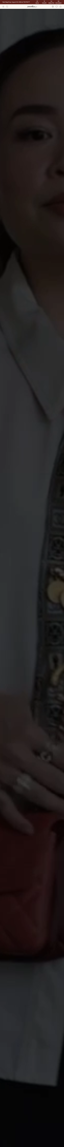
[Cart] (60, 7)
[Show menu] (3, 7)
